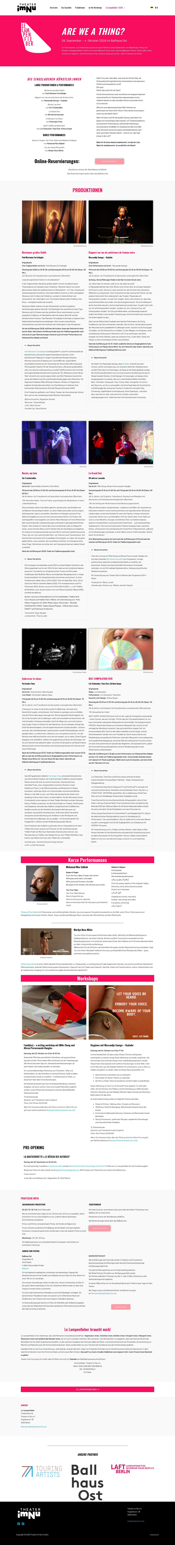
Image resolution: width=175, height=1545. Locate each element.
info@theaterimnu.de (135, 1521)
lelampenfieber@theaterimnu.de (60, 1110)
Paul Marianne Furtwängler (35, 351)
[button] (124, 7)
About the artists (34, 559)
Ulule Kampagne (33, 1359)
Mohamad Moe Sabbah (29, 912)
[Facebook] (18, 1523)
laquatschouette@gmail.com (67, 1170)
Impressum (154, 1534)
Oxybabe (125, 364)
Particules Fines (55, 776)
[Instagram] (23, 1523)
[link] (152, 7)
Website (25, 1268)
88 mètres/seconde (114, 559)
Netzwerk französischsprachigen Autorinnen (87, 1166)
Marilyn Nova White (28, 964)
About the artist (33, 345)
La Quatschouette (55, 1166)
